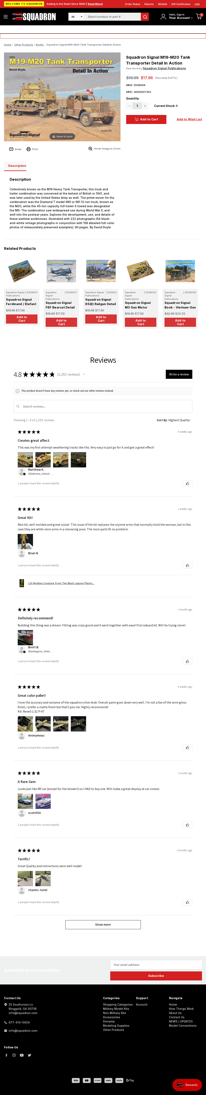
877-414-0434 (19, 1022)
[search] (145, 17)
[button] (83, 374)
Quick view (21, 271)
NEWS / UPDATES (181, 1021)
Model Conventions (183, 1025)
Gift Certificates (180, 4)
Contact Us (176, 1017)
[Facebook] (6, 1055)
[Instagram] (14, 1055)
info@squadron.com (23, 1030)
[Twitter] (29, 1055)
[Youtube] (21, 1055)
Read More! (95, 3)
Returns (149, 4)
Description (17, 166)
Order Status (132, 4)
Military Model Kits (116, 1008)
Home (173, 1004)
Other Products (113, 1029)
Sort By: (162, 420)
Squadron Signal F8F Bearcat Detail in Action (60, 307)
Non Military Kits (114, 1013)
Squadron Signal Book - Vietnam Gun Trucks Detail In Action (180, 309)
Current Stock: (166, 106)
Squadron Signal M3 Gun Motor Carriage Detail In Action (138, 309)
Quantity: (132, 98)
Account (141, 1004)
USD (197, 4)
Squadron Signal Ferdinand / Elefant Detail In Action (21, 304)
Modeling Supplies (116, 1025)
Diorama (109, 1021)
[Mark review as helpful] (187, 483)
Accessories (111, 1017)
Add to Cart (149, 119)
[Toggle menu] (5, 16)
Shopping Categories (118, 1004)
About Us (175, 1013)
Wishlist (162, 4)
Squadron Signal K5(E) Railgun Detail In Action (100, 304)
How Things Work (181, 1008)
